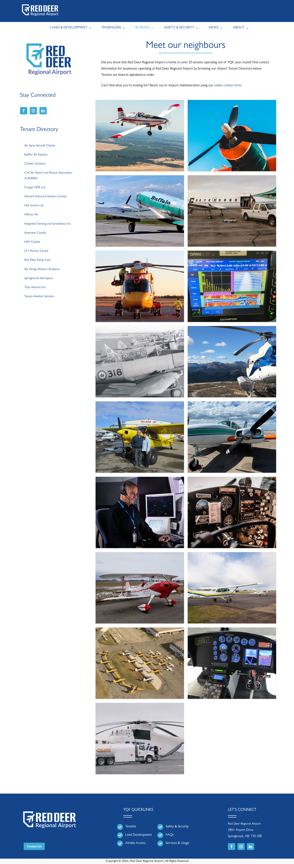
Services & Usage (177, 843)
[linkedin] (250, 846)
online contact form (227, 85)
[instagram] (241, 846)
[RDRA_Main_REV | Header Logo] (40, 3)
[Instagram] (33, 110)
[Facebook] (23, 110)
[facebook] (231, 846)
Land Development (138, 835)
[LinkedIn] (43, 110)
